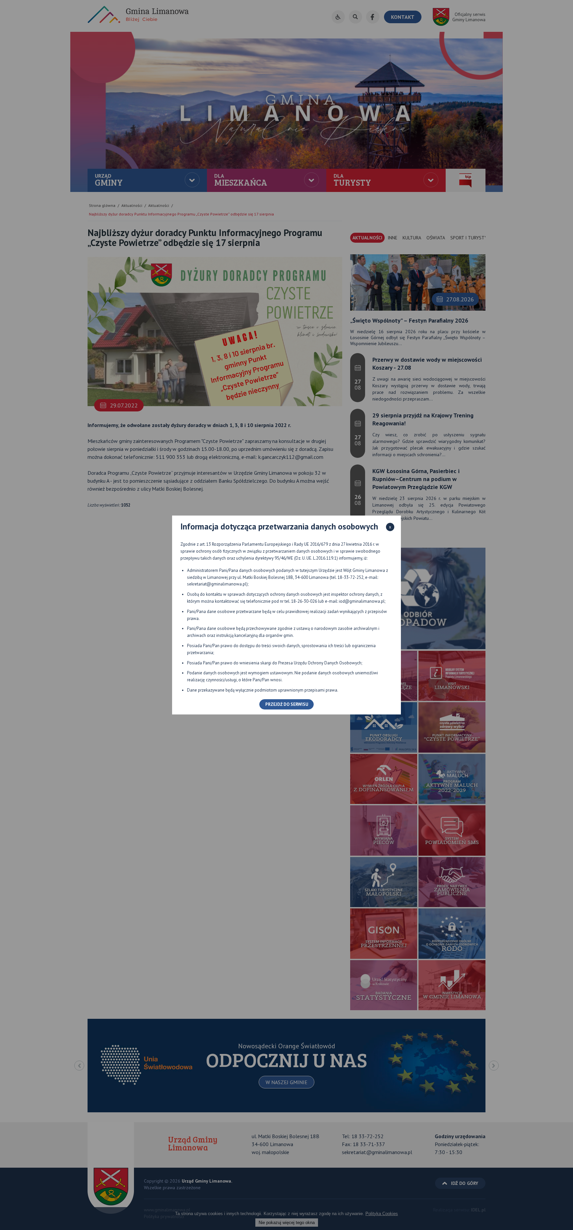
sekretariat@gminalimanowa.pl (216, 584)
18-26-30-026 (304, 601)
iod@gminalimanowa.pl (362, 601)
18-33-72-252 (350, 577)
